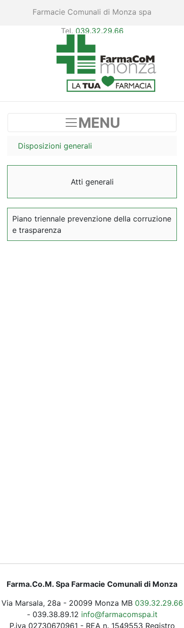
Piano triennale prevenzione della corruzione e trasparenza (91, 224)
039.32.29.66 (99, 30)
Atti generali (92, 181)
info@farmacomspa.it (119, 614)
